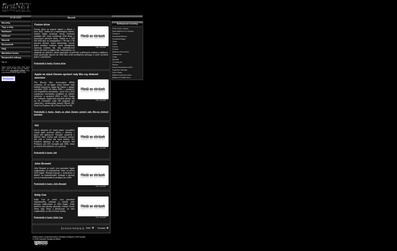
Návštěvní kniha (10, 53)
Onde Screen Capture (120, 28)
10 (78, 228)
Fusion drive (42, 24)
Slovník (5, 40)
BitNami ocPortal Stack (121, 52)
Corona (115, 47)
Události (6, 36)
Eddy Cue (40, 194)
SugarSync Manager (120, 70)
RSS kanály (80, 237)
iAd (36, 125)
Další (88, 228)
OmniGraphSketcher (120, 36)
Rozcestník (7, 44)
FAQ (4, 49)
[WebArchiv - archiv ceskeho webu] (16, 78)
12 (83, 228)
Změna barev (38, 237)
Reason (115, 64)
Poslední (101, 228)
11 (80, 228)
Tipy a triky (7, 27)
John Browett (42, 163)
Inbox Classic (117, 72)
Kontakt (62, 237)
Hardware (6, 31)
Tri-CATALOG (117, 62)
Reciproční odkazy (11, 57)
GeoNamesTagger (119, 39)
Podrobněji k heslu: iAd (45, 153)
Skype (115, 41)
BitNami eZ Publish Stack (122, 77)
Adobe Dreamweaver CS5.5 (123, 67)
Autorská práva (51, 237)
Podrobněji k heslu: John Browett (50, 184)
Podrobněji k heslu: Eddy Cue (48, 217)
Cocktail (115, 49)
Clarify (115, 44)
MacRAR (116, 59)
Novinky (6, 23)
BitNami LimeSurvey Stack (122, 75)
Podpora (70, 237)
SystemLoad (117, 54)
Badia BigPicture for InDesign (123, 31)
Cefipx (115, 57)
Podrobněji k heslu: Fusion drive (50, 63)
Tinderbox (116, 34)
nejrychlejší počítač (17, 70)
